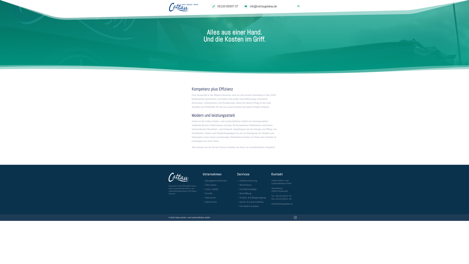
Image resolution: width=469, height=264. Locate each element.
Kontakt (208, 193)
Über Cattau (210, 185)
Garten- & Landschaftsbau (252, 202)
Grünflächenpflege (248, 189)
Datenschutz (211, 202)
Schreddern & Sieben (249, 206)
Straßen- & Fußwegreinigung (253, 197)
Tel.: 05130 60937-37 (281, 196)
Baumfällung (245, 193)
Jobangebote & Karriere (216, 180)
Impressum (210, 197)
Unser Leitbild (211, 189)
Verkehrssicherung (248, 180)
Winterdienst (245, 185)
